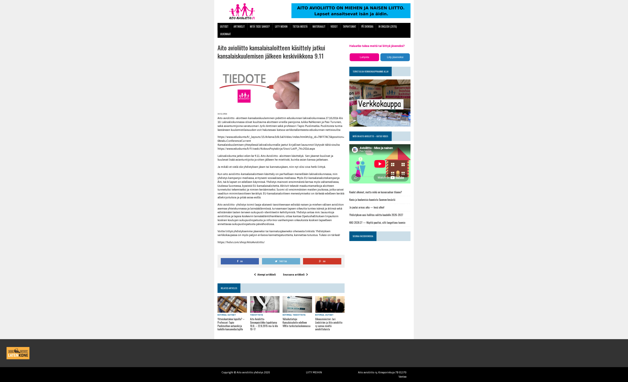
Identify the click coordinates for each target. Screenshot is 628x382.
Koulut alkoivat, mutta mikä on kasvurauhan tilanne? (375, 192)
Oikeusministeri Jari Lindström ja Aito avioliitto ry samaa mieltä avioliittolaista (328, 324)
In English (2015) (387, 26)
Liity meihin (281, 26)
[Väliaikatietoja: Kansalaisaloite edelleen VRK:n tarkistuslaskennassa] (297, 310)
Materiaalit (319, 26)
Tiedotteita (256, 315)
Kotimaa (222, 315)
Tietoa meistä (300, 26)
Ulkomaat (225, 34)
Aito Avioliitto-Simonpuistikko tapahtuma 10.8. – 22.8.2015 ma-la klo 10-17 (264, 324)
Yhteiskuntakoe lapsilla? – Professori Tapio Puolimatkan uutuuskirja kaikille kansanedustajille (231, 324)
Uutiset (224, 26)
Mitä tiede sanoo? (260, 26)
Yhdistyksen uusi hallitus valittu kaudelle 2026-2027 (376, 215)
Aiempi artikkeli (266, 274)
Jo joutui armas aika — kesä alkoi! (366, 207)
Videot (334, 26)
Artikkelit (239, 26)
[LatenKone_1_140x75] (18, 353)
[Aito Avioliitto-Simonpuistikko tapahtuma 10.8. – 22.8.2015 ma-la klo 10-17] (264, 310)
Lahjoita (364, 57)
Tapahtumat (349, 26)
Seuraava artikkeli (294, 274)
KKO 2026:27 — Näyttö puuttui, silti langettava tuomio (377, 223)
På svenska (367, 26)
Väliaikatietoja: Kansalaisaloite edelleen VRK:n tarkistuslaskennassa (296, 322)
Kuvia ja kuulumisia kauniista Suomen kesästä (372, 200)
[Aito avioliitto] (248, 11)
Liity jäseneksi (395, 57)
